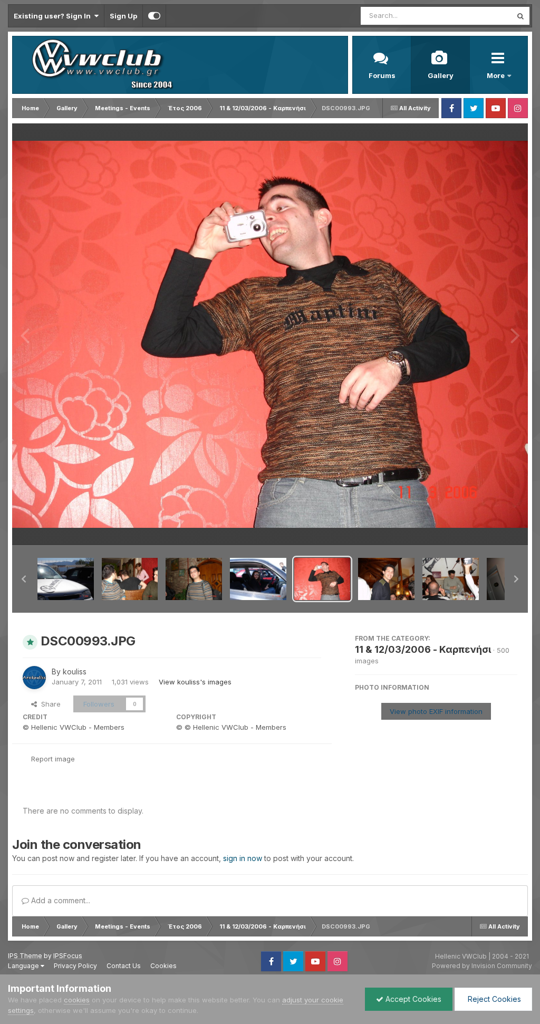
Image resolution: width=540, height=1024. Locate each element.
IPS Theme (25, 956)
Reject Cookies (493, 998)
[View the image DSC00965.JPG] (258, 579)
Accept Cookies (412, 998)
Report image (53, 759)
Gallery (441, 75)
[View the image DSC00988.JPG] (386, 579)
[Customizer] (154, 16)
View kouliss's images (195, 682)
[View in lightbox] (270, 334)
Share (49, 704)
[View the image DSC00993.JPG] (322, 579)
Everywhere (478, 16)
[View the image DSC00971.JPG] (65, 579)
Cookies (163, 966)
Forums (382, 75)
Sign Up (123, 16)
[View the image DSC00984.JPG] (194, 579)
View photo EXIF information (436, 711)
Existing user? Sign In (54, 16)
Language (24, 966)
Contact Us (124, 966)
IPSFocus (67, 956)
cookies (77, 1000)
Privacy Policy (75, 966)
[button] (23, 579)
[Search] (520, 16)
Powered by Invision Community (482, 966)
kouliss (74, 671)
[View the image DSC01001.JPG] (130, 579)
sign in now (242, 858)
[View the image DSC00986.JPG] (450, 579)
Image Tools (484, 526)
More (496, 75)
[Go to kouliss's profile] (34, 677)
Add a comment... (59, 900)
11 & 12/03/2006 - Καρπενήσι (423, 649)
